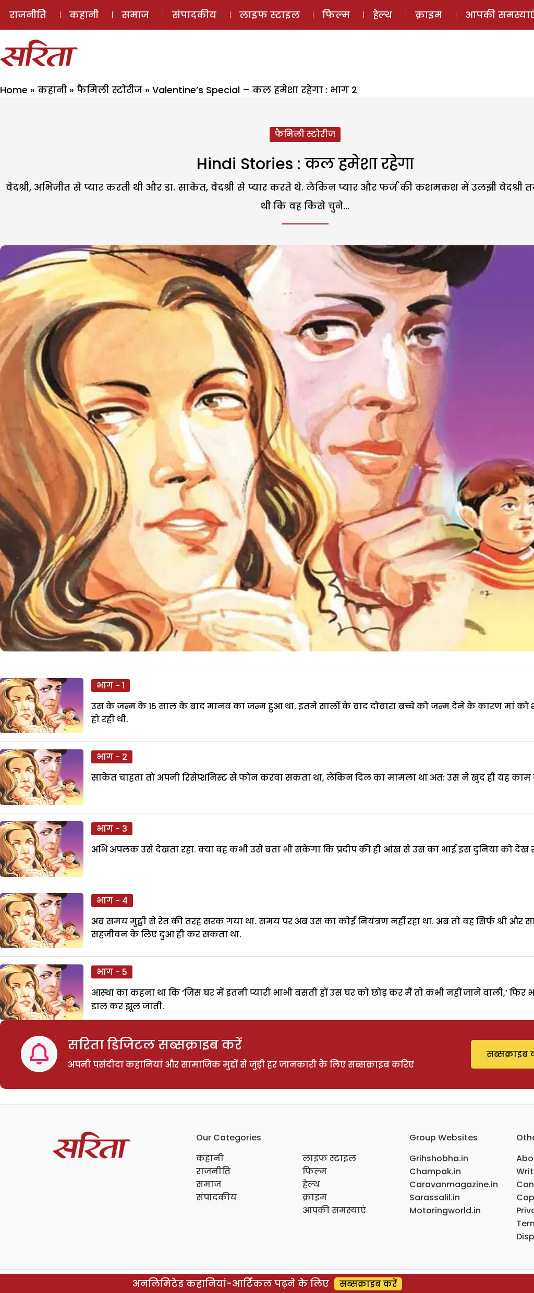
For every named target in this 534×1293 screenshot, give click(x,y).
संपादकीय (194, 14)
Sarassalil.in (434, 1197)
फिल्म (336, 14)
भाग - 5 (111, 972)
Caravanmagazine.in (453, 1184)
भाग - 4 (112, 901)
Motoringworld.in (445, 1210)
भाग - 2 (111, 757)
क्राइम (428, 14)
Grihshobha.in (438, 1158)
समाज (135, 14)
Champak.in (435, 1171)
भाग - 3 (111, 829)
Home (14, 89)
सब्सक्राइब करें (368, 1284)
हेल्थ (382, 14)
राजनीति (27, 14)
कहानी (84, 14)
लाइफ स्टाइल (269, 14)
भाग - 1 (110, 686)
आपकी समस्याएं (334, 1210)
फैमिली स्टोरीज (109, 89)
